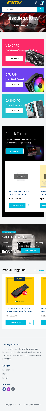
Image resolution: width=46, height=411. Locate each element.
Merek (4, 374)
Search (40, 9)
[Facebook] (4, 389)
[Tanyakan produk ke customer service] (29, 205)
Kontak (5, 378)
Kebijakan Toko (8, 370)
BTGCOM (14, 3)
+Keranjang (15, 322)
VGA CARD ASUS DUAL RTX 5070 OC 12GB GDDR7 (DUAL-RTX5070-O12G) (20, 193)
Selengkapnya (17, 205)
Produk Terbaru (17, 134)
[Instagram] (8, 389)
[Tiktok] (13, 389)
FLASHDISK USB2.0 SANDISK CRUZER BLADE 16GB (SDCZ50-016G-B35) (19, 310)
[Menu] (4, 3)
